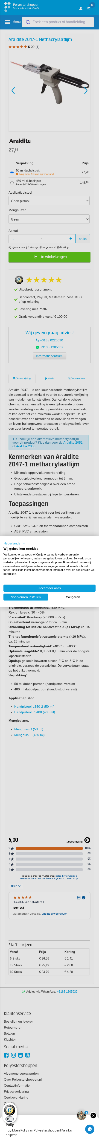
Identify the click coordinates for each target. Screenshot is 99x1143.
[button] (14, 543)
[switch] (10, 1119)
